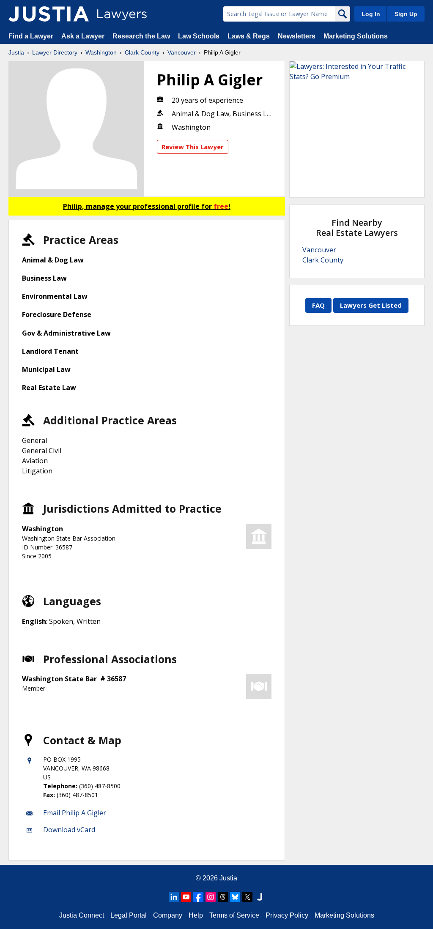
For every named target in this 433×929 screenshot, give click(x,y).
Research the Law (141, 36)
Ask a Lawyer (83, 36)
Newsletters (296, 36)
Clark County (142, 52)
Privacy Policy (287, 915)
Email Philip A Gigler (74, 812)
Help (196, 915)
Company (167, 915)
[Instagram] (211, 897)
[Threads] (223, 897)
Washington (101, 52)
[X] (247, 897)
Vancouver (181, 52)
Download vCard (69, 829)
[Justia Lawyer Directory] (48, 14)
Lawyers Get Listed (371, 305)
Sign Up (406, 14)
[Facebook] (198, 897)
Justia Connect (81, 915)
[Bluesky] (235, 897)
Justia (16, 52)
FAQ (318, 305)
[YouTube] (186, 897)
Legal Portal (128, 915)
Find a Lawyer (30, 36)
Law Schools (198, 36)
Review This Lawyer (193, 146)
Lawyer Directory (54, 52)
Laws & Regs (248, 36)
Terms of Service (234, 915)
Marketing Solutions (355, 36)
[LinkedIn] (174, 897)
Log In (371, 14)
